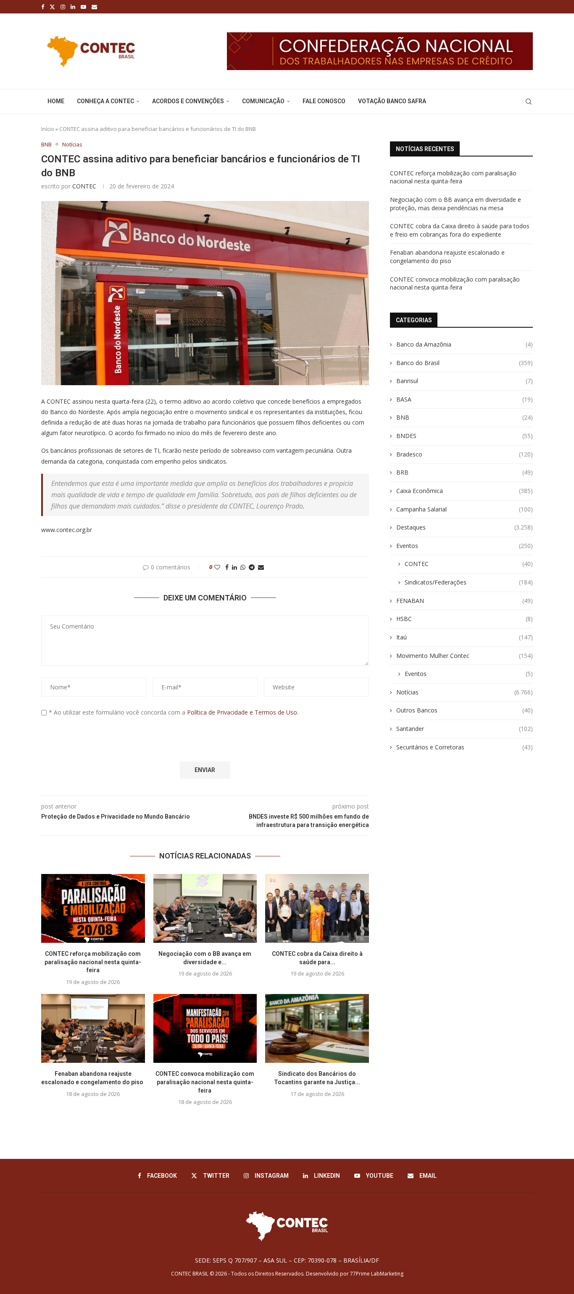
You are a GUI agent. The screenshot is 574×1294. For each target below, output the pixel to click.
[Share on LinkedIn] (234, 567)
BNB (464, 417)
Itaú (464, 637)
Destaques (464, 527)
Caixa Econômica (464, 491)
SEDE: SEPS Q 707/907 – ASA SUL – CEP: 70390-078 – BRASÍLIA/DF (287, 1260)
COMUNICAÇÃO (263, 101)
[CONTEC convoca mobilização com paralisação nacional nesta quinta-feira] (205, 1028)
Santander (464, 729)
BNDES (464, 436)
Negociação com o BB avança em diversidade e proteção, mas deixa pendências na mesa (455, 204)
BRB (464, 472)
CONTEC (84, 186)
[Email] (94, 6)
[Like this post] (217, 567)
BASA (464, 399)
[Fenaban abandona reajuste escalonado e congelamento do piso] (93, 1028)
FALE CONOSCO (324, 101)
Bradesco (464, 454)
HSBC (464, 619)
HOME (55, 101)
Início (47, 129)
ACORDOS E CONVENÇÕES (188, 101)
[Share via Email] (261, 567)
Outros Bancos (464, 710)
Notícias (464, 692)
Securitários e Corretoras (464, 747)
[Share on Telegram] (252, 567)
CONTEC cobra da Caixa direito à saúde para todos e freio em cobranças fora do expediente (459, 230)
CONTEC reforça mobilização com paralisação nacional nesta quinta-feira (93, 961)
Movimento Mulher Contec (464, 656)
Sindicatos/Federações (469, 582)
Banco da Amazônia (464, 344)
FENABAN (464, 601)
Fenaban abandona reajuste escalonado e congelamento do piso (447, 256)
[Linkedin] (73, 6)
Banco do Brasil (464, 363)
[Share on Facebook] (227, 567)
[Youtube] (83, 6)
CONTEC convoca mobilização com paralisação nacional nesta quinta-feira (204, 1081)
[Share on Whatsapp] (242, 567)
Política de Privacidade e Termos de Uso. (242, 712)
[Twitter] (52, 6)
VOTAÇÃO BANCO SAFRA (392, 101)
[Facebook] (42, 6)
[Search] (528, 101)
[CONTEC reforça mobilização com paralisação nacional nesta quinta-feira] (93, 908)
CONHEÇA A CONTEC (105, 101)
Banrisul (464, 381)
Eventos (464, 546)
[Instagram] (63, 6)
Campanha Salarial (464, 509)
